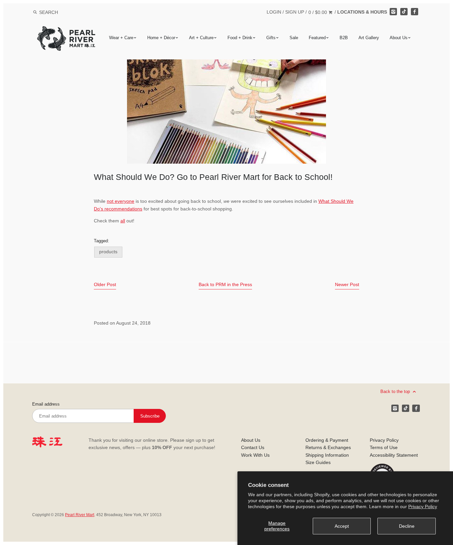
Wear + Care (121, 37)
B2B (344, 37)
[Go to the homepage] (66, 31)
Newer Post (347, 284)
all (122, 220)
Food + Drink (239, 37)
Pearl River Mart (79, 514)
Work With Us (255, 455)
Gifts (271, 37)
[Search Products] (35, 12)
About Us (399, 37)
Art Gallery (368, 37)
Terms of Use (384, 447)
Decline (407, 526)
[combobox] (57, 12)
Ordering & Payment (326, 440)
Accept (342, 526)
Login (274, 12)
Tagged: (101, 241)
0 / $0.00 (318, 12)
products (108, 251)
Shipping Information (327, 455)
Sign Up (294, 12)
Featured (317, 37)
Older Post (105, 284)
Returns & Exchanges (328, 447)
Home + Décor (161, 37)
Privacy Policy (422, 506)
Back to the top (395, 391)
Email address (46, 404)
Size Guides (318, 462)
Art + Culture (201, 37)
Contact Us (252, 447)
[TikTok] (404, 11)
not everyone (120, 201)
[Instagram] (393, 11)
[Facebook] (414, 11)
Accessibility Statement (394, 455)
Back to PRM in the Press (225, 284)
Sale (294, 37)
